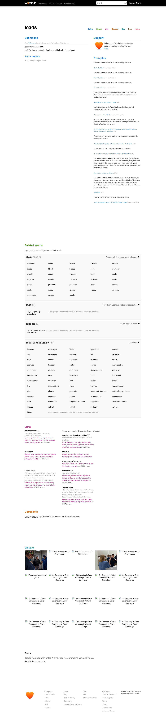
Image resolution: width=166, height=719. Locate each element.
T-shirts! (47, 707)
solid (29, 401)
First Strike (97, 192)
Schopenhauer (96, 396)
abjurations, (87, 475)
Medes (72, 263)
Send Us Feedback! (109, 694)
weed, (81, 463)
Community (42, 3)
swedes (51, 295)
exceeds (73, 274)
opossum (88, 501)
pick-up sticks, (89, 444)
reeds (29, 289)
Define (90, 29)
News (66, 691)
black (29, 359)
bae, (33, 482)
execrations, (39, 454)
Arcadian (94, 359)
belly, (64, 501)
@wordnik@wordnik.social (73, 704)
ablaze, (65, 478)
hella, (68, 501)
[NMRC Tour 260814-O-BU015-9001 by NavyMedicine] (60, 552)
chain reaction (117, 364)
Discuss (115, 29)
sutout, (37, 456)
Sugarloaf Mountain (77, 401)
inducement (116, 375)
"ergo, (46, 485)
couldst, (91, 463)
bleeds (50, 268)
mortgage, (77, 456)
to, (69, 466)
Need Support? (107, 698)
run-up (72, 396)
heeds (114, 274)
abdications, (87, 478)
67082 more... (85, 466)
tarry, (33, 454)
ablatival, (77, 480)
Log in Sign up (135, 3)
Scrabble (29, 661)
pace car (94, 385)
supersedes (31, 295)
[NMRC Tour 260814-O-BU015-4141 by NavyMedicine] (110, 560)
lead (71, 380)
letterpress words (32, 430)
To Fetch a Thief (98, 68)
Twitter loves (30, 470)
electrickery (77, 447)
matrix (72, 385)
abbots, (74, 475)
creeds (29, 274)
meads (51, 279)
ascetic (114, 359)
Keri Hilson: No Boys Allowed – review (105, 102)
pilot (28, 391)
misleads (94, 279)
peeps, (90, 499)
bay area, (78, 442)
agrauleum (95, 349)
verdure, (43, 456)
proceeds (73, 284)
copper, (65, 454)
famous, (78, 499)
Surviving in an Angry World (102, 115)
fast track (115, 370)
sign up (35, 250)
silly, (73, 499)
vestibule (94, 406)
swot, (83, 501)
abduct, (80, 475)
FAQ (46, 704)
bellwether (116, 354)
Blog (65, 694)
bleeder (51, 359)
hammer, (71, 454)
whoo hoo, (66, 447)
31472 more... (67, 504)
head (50, 375)
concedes (115, 268)
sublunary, (28, 459)
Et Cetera (106, 691)
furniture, (38, 438)
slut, (86, 499)
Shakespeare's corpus (71, 461)
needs (114, 279)
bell (92, 354)
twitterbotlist (67, 470)
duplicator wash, (30, 440)
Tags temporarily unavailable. (33, 312)
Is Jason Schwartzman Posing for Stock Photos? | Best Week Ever (112, 153)
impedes (30, 279)
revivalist (30, 396)
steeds (93, 289)
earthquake (88, 456)
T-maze (30, 406)
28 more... (88, 447)
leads (106, 48)
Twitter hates (67, 487)
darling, (52, 482)
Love (137, 29)
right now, (81, 444)
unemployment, (68, 456)
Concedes (31, 263)
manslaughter (53, 385)
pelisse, (53, 454)
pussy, (78, 501)
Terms (104, 701)
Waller (72, 349)
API (84, 694)
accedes (115, 263)
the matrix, (71, 442)
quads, (32, 442)
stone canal (52, 401)
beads (29, 268)
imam (93, 375)
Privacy (104, 704)
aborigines (85, 480)
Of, (63, 466)
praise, (86, 463)
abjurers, (71, 480)
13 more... (47, 442)
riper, (64, 463)
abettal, (65, 480)
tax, (82, 456)
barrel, (76, 454)
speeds (72, 289)
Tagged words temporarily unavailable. (37, 331)
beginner (73, 354)
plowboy (51, 391)
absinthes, (79, 478)
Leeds (50, 263)
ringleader (52, 396)
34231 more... (40, 487)
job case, (39, 440)
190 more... (46, 459)
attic (28, 354)
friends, (73, 501)
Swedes (94, 263)
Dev (84, 691)
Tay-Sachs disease (119, 401)
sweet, (72, 463)
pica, (52, 438)
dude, (64, 442)
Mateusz (65, 451)
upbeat (72, 406)
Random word (69, 3)
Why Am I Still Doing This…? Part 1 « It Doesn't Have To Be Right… (113, 144)
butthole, (28, 482)
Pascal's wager (117, 385)
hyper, (37, 482)
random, (87, 454)
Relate (99, 29)
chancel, (28, 454)
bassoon (51, 364)
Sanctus (30, 349)
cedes (93, 268)
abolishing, (72, 478)
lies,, (77, 463)
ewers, (27, 456)
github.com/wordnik (89, 698)
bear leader (52, 354)
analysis (115, 349)
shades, (70, 444)
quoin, (33, 438)
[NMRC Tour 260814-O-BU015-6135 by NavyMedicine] (83, 552)
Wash (29, 412)
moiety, (32, 456)
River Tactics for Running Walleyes (104, 173)
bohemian (73, 359)
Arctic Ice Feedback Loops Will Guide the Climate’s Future (110, 202)
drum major (74, 370)
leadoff (114, 380)
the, (66, 466)
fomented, (47, 454)
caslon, (27, 442)
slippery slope (117, 396)
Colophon (47, 701)
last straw (52, 380)
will (76, 466)
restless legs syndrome (121, 391)
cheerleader (31, 370)
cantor (72, 364)
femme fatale (32, 375)
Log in (27, 250)
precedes (52, 284)
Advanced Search (108, 711)
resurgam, (49, 456)
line (28, 385)
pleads (29, 284)
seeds (50, 289)
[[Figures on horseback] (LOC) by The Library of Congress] (36, 576)
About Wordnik (49, 694)
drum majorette (96, 370)
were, (72, 466)
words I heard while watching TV (76, 435)
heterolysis (74, 375)
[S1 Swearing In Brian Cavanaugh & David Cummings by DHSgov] (60, 577)
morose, (33, 485)
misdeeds (73, 279)
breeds (72, 268)
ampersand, (46, 438)
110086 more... (67, 482)
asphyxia (30, 364)
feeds (93, 274)
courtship (51, 370)
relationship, (66, 499)
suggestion (95, 401)
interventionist (32, 380)
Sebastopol (52, 349)
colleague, (40, 485)
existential (28, 487)
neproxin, (85, 442)
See (123, 29)
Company (48, 691)
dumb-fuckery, (44, 482)
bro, (49, 485)
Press (46, 698)
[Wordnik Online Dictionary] (30, 3)
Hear (130, 29)
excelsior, (52, 440)
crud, (83, 499)
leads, (75, 444)
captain (93, 364)
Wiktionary (31, 43)
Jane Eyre (29, 451)
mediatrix (35, 459)
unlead (51, 406)
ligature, (28, 438)
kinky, (53, 485)
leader (93, 380)
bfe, (71, 447)
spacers (38, 442)
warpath (115, 406)
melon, (27, 485)
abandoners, (66, 475)
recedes (115, 284)
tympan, (46, 440)
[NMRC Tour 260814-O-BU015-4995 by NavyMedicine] (130, 552)
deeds (50, 274)
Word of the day (55, 3)
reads (93, 284)
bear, (68, 463)
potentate (73, 391)
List (106, 29)
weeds (72, 295)
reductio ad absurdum (99, 391)
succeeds (115, 289)
